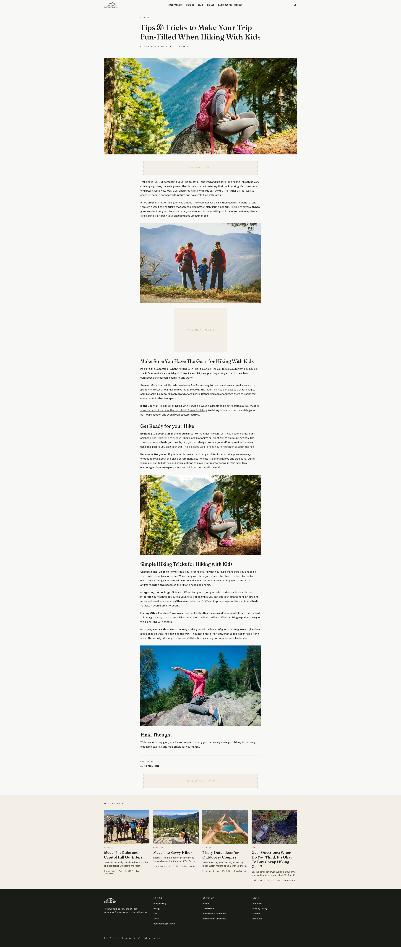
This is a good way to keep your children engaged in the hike (219, 446)
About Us (257, 903)
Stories (144, 17)
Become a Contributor (214, 913)
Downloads (208, 908)
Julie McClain (149, 765)
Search (256, 913)
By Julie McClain (149, 46)
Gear (200, 5)
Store (206, 903)
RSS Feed (257, 918)
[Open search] (295, 5)
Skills (210, 5)
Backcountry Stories (230, 5)
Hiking (190, 5)
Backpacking (176, 5)
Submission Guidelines (214, 918)
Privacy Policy (260, 908)
